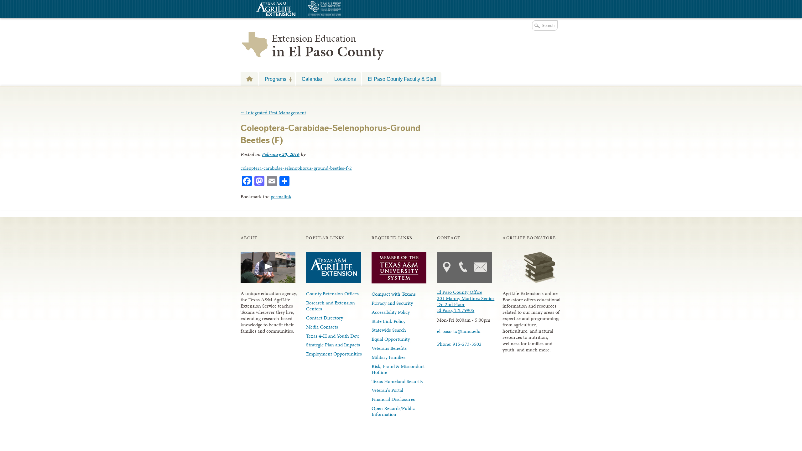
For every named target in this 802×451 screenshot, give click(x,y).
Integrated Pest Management (273, 112)
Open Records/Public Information (393, 411)
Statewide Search (389, 330)
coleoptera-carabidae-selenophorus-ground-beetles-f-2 (296, 168)
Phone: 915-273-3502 (459, 344)
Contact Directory (324, 317)
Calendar (312, 79)
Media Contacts (322, 326)
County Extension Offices (332, 293)
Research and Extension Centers (330, 305)
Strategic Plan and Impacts (333, 344)
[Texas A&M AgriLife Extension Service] (275, 10)
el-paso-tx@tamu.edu (459, 331)
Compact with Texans (394, 294)
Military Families (388, 357)
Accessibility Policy (391, 312)
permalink (281, 196)
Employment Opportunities (334, 353)
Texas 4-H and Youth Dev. (332, 336)
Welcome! (249, 79)
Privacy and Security (392, 303)
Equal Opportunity (391, 339)
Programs (272, 79)
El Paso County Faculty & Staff (402, 79)
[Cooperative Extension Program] (341, 9)
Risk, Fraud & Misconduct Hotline (398, 369)
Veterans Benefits (389, 348)
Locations (345, 79)
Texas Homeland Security (397, 381)
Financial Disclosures (393, 399)
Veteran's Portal (387, 390)
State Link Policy (388, 321)
